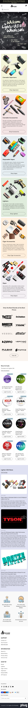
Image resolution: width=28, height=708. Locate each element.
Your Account (4, 642)
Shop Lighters (14, 214)
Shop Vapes (14, 173)
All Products (4, 674)
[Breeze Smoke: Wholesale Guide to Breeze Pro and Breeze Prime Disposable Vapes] (14, 559)
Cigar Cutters (4, 668)
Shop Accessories (14, 131)
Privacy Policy (4, 655)
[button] (25, 6)
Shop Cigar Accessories (14, 255)
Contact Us (3, 640)
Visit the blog (4, 472)
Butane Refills (4, 672)
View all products (5, 370)
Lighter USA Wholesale (13, 705)
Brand (2, 664)
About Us (3, 651)
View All (14, 355)
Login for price (7, 392)
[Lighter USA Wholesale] (13, 6)
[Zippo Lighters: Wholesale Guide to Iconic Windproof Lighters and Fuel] (14, 484)
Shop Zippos (14, 296)
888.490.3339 (4, 644)
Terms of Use (4, 657)
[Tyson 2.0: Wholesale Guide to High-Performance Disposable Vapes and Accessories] (14, 519)
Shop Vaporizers (14, 90)
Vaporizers (3, 670)
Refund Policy (4, 653)
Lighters (3, 666)
